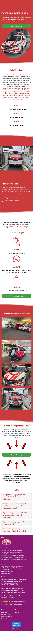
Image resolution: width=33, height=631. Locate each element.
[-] (16, 612)
